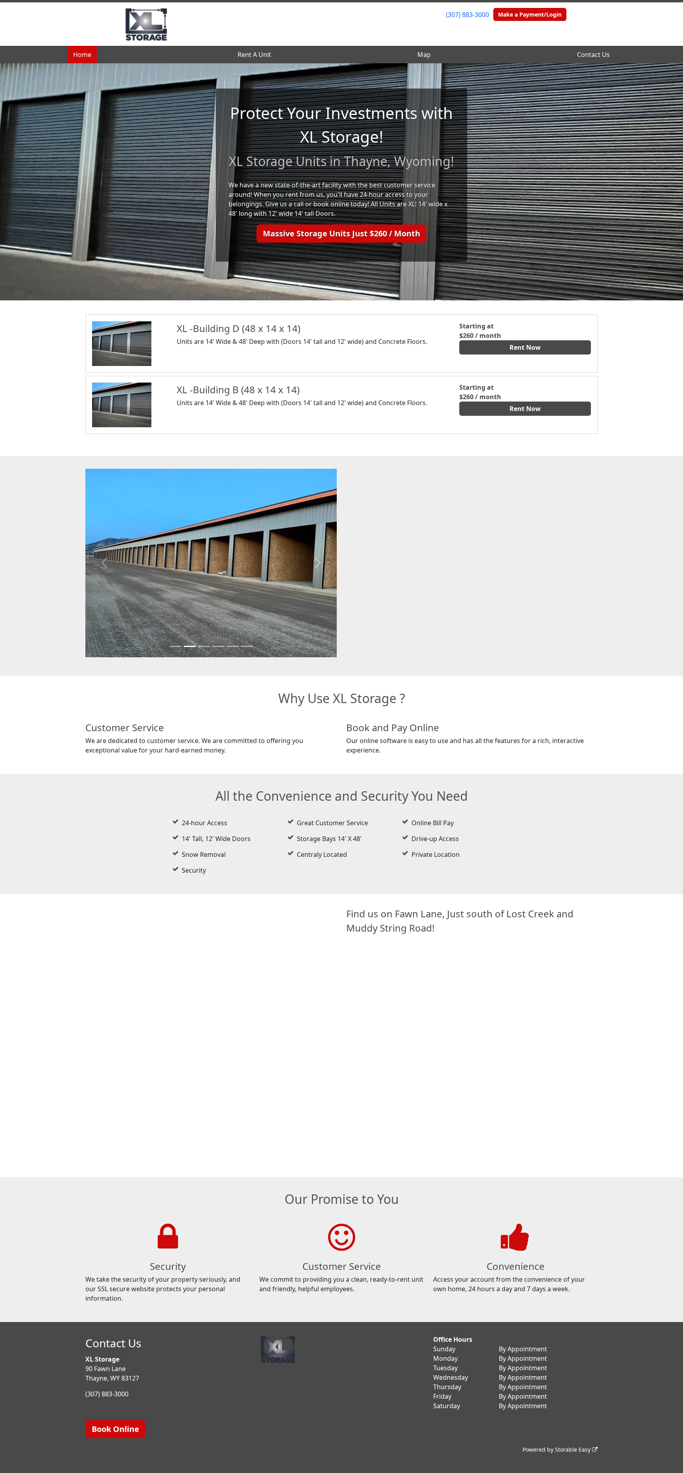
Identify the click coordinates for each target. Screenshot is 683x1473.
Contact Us (593, 54)
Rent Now (525, 347)
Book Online (115, 1429)
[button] (104, 563)
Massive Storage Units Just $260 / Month (341, 233)
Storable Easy (573, 1449)
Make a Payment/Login (530, 14)
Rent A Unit (254, 54)
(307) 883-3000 (467, 14)
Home (82, 54)
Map (424, 54)
